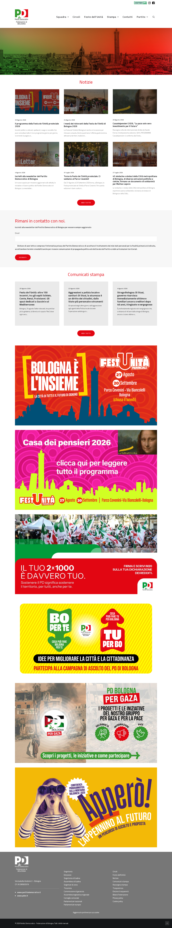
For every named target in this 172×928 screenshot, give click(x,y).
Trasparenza (118, 888)
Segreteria (68, 871)
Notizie (115, 878)
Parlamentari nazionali (73, 901)
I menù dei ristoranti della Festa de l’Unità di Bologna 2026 (85, 125)
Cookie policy (118, 901)
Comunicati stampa (121, 881)
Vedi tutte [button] (86, 202)
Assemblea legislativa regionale (76, 894)
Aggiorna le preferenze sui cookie (86, 912)
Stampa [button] (111, 17)
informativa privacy (54, 245)
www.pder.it (22, 895)
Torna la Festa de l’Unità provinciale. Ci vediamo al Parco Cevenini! (82, 177)
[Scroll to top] (167, 923)
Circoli (76, 17)
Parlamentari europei (72, 904)
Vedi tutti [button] (86, 333)
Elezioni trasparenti (121, 891)
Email (17, 233)
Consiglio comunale (71, 898)
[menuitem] (141, 3)
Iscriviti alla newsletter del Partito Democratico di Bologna (31, 177)
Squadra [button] (61, 17)
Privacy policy (118, 898)
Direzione (67, 874)
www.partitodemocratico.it (29, 892)
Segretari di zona (71, 884)
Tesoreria (68, 888)
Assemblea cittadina (72, 881)
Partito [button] (141, 17)
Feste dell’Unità (93, 17)
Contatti (128, 17)
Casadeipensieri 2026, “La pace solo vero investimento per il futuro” (132, 125)
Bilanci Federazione (120, 894)
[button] (154, 17)
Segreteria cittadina (72, 878)
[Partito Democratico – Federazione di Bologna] (21, 16)
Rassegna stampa (120, 884)
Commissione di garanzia (74, 891)
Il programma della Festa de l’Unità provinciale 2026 (37, 125)
